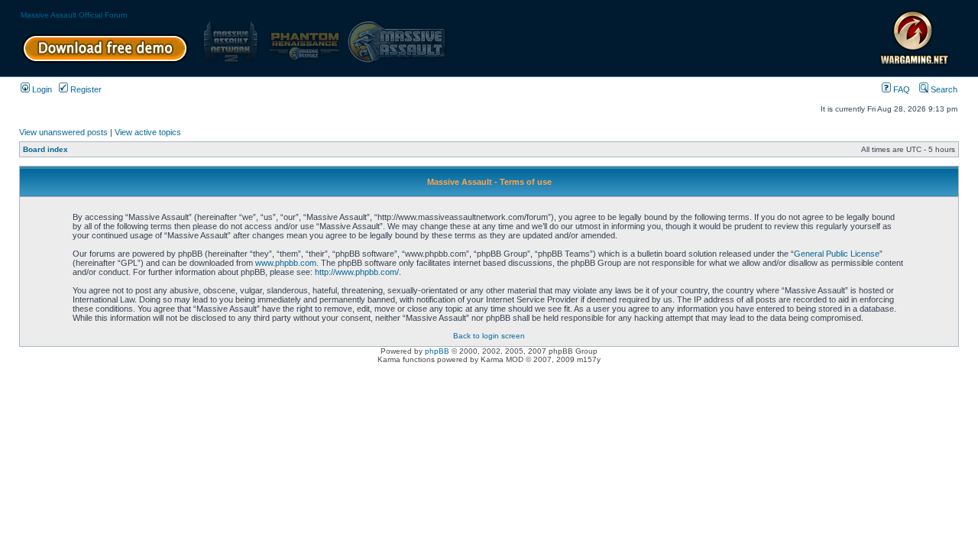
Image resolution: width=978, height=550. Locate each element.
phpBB (437, 351)
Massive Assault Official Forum (74, 15)
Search (942, 89)
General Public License (836, 253)
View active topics (148, 132)
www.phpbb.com (285, 262)
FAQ (900, 89)
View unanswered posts (63, 132)
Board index (45, 149)
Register (85, 89)
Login (41, 89)
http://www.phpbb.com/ (357, 272)
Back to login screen (489, 336)
